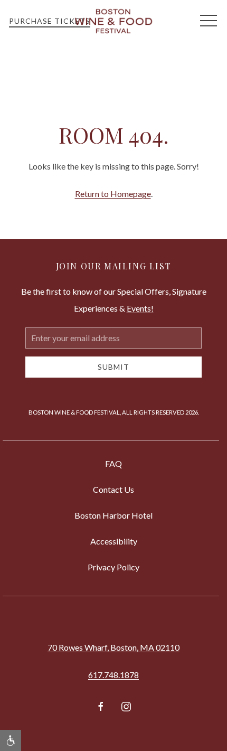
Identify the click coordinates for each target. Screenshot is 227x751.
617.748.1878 (113, 675)
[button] (208, 21)
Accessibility (113, 541)
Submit (113, 366)
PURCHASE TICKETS (49, 20)
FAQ (113, 463)
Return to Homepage (113, 194)
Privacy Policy (113, 567)
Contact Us (113, 489)
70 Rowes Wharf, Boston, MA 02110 (113, 647)
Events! (140, 308)
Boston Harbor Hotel (113, 515)
